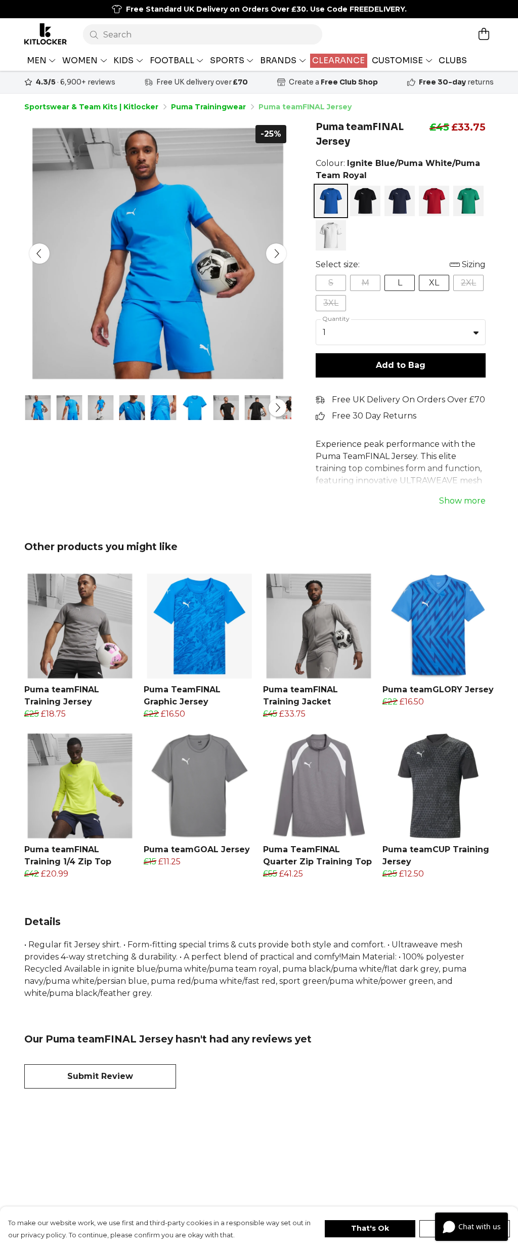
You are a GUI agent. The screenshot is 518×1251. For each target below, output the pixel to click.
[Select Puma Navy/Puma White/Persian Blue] (399, 201)
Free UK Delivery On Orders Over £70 (408, 399)
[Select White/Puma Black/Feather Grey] (331, 235)
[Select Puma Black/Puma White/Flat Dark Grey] (365, 201)
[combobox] (401, 332)
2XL (468, 282)
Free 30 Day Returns (374, 416)
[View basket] (483, 34)
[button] (476, 332)
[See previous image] (39, 253)
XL (434, 282)
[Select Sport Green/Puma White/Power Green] (468, 201)
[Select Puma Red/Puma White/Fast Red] (434, 201)
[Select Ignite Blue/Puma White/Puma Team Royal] (331, 201)
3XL (330, 303)
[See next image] (276, 253)
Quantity (336, 318)
